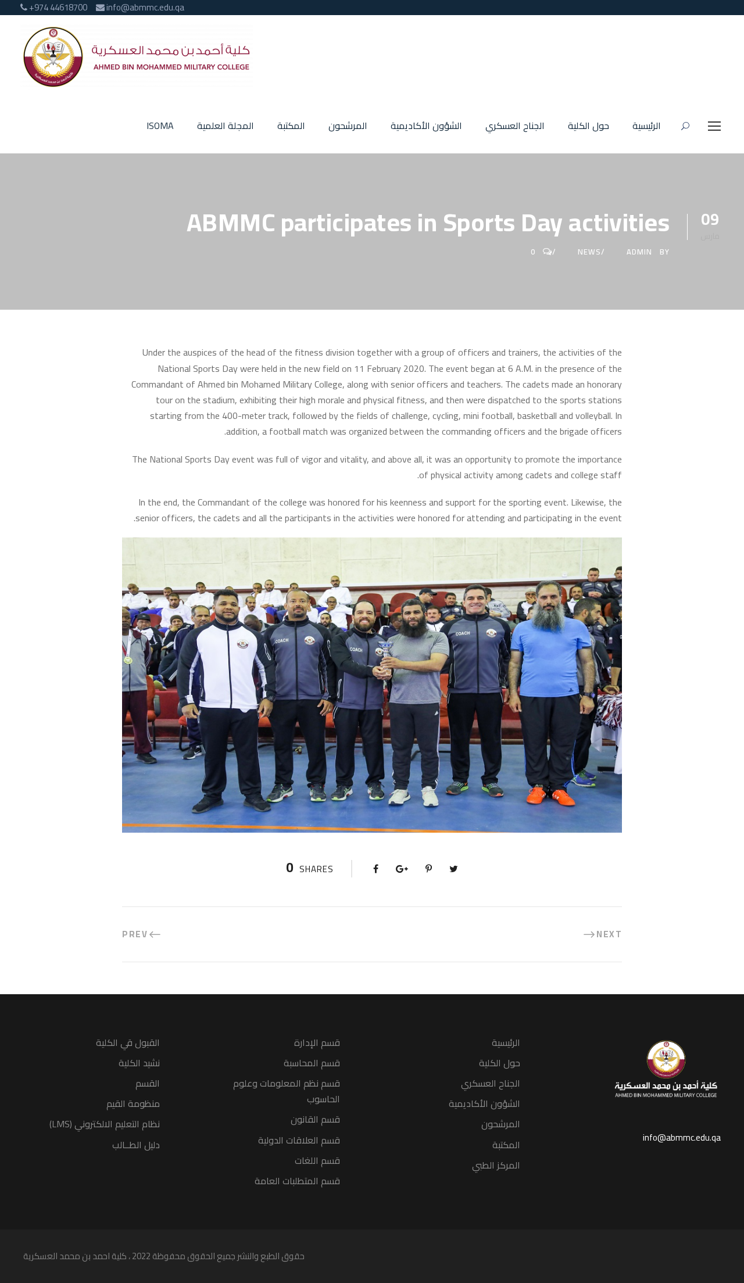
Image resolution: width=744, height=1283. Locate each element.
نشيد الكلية (139, 1062)
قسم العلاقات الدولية (299, 1140)
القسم (147, 1083)
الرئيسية (646, 126)
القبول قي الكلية (128, 1042)
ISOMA (160, 126)
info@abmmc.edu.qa (682, 1137)
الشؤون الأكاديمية (426, 126)
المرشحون (347, 126)
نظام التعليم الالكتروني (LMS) (104, 1124)
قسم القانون (315, 1119)
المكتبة (291, 126)
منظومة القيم (133, 1103)
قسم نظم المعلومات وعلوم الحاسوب (286, 1091)
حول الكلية (588, 126)
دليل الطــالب (136, 1144)
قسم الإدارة (317, 1042)
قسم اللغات (317, 1160)
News (589, 252)
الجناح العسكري (515, 126)
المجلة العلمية (225, 126)
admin (639, 252)
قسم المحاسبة (312, 1062)
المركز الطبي (496, 1165)
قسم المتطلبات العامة (297, 1180)
